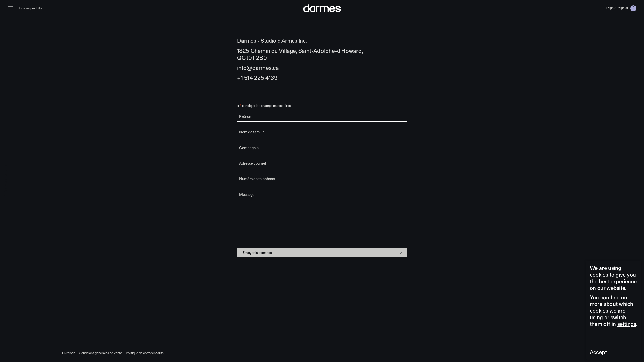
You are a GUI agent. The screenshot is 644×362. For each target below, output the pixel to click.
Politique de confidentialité (145, 353)
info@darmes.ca (258, 67)
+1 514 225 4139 (257, 77)
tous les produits (30, 8)
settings (626, 324)
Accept (598, 352)
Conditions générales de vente (100, 353)
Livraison (68, 353)
